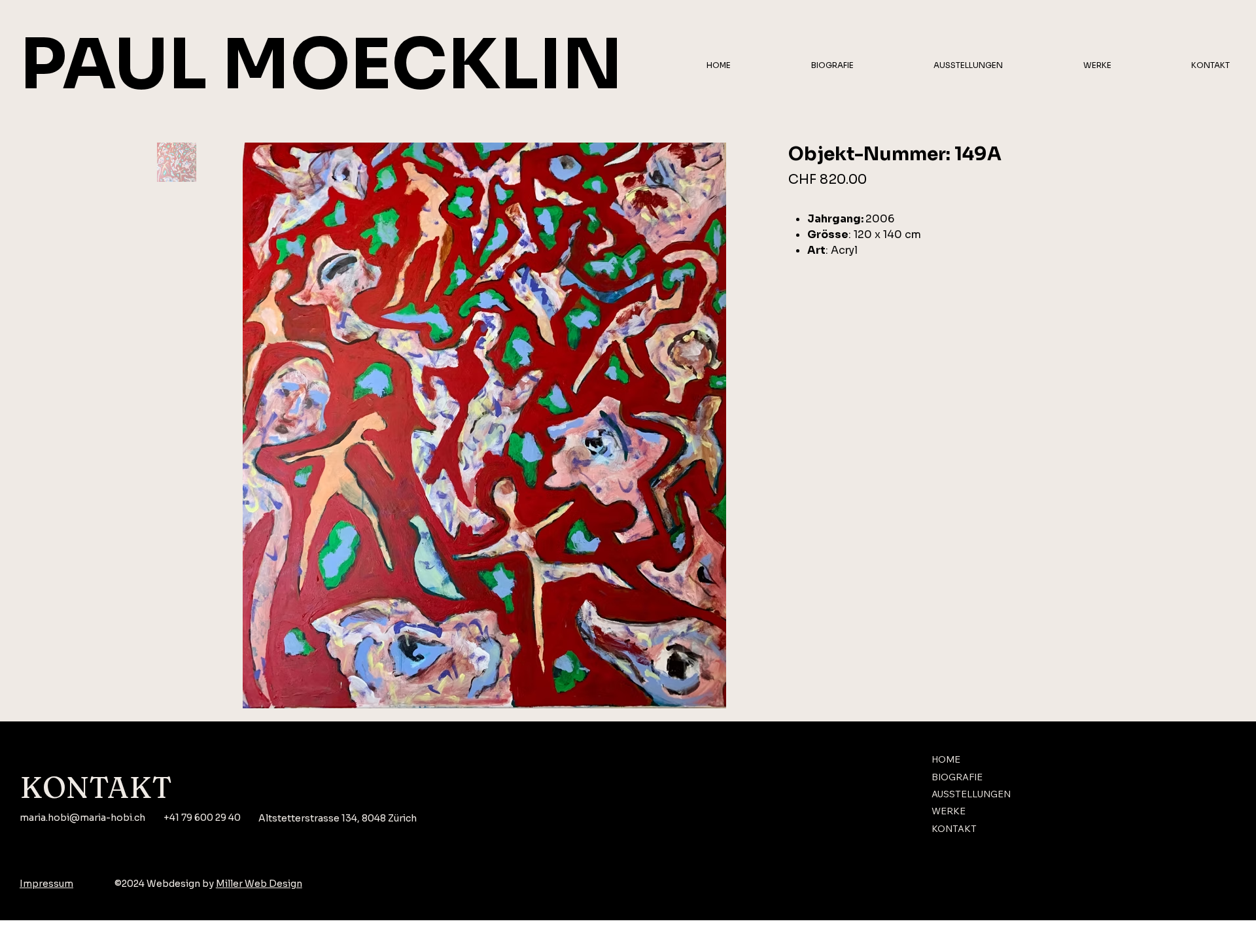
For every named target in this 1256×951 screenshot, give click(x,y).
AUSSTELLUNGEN (971, 794)
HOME (946, 759)
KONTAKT (954, 829)
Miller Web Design (259, 884)
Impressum (46, 884)
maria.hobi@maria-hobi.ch (82, 817)
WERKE (949, 811)
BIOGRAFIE (957, 777)
